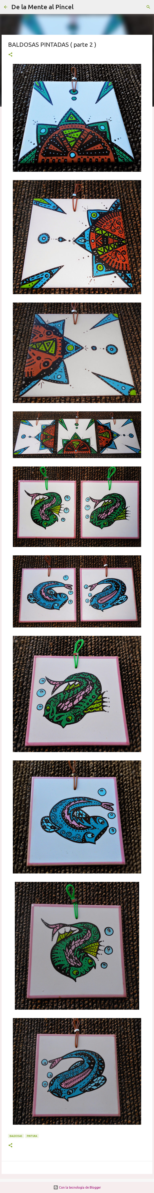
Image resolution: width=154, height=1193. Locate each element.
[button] (10, 55)
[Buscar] (79, 7)
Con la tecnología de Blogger (79, 1187)
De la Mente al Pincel (42, 6)
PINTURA (32, 1136)
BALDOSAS (16, 1136)
